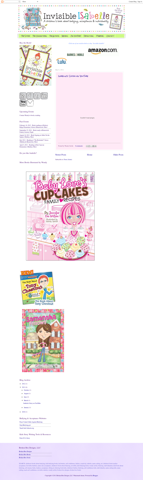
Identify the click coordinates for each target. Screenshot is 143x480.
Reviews (65, 36)
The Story (25, 36)
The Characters (40, 36)
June (25, 397)
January (26, 407)
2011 (23, 387)
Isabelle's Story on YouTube (73, 76)
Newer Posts (60, 154)
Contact (110, 36)
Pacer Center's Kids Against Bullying (31, 422)
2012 (23, 384)
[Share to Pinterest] (95, 146)
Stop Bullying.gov (25, 425)
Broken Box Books (25, 454)
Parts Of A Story (25, 438)
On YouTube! (76, 36)
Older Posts (118, 154)
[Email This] (87, 146)
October (26, 390)
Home (89, 154)
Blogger (95, 475)
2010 (23, 412)
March (26, 400)
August (26, 393)
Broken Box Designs (25, 451)
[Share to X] (91, 146)
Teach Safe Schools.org (27, 428)
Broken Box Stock (24, 457)
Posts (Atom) (68, 159)
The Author (54, 36)
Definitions (88, 36)
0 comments (79, 146)
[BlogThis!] (89, 146)
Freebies (100, 36)
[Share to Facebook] (93, 146)
